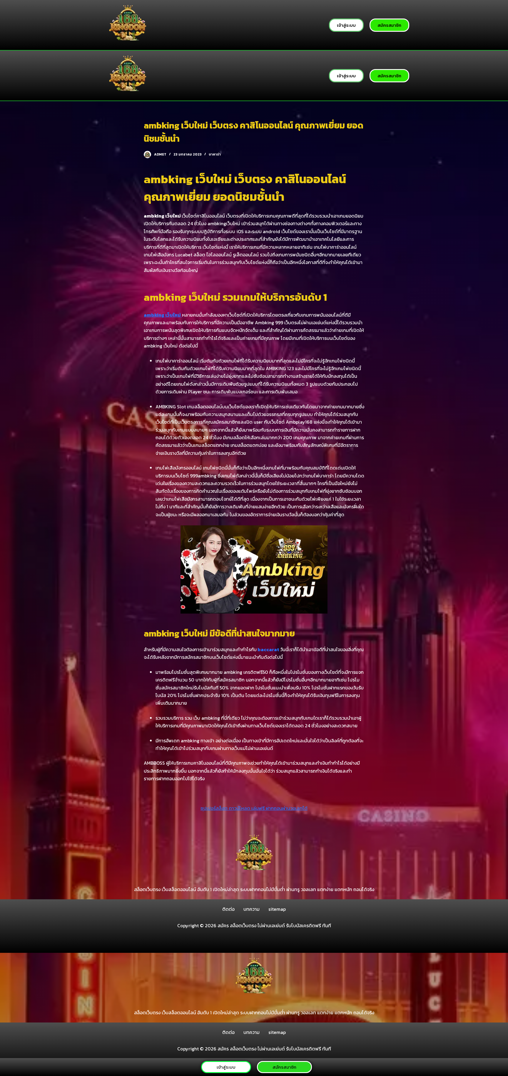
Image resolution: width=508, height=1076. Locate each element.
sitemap (277, 909)
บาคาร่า (215, 154)
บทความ (251, 909)
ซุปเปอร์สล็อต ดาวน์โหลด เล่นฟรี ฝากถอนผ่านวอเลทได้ (254, 808)
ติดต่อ (228, 909)
